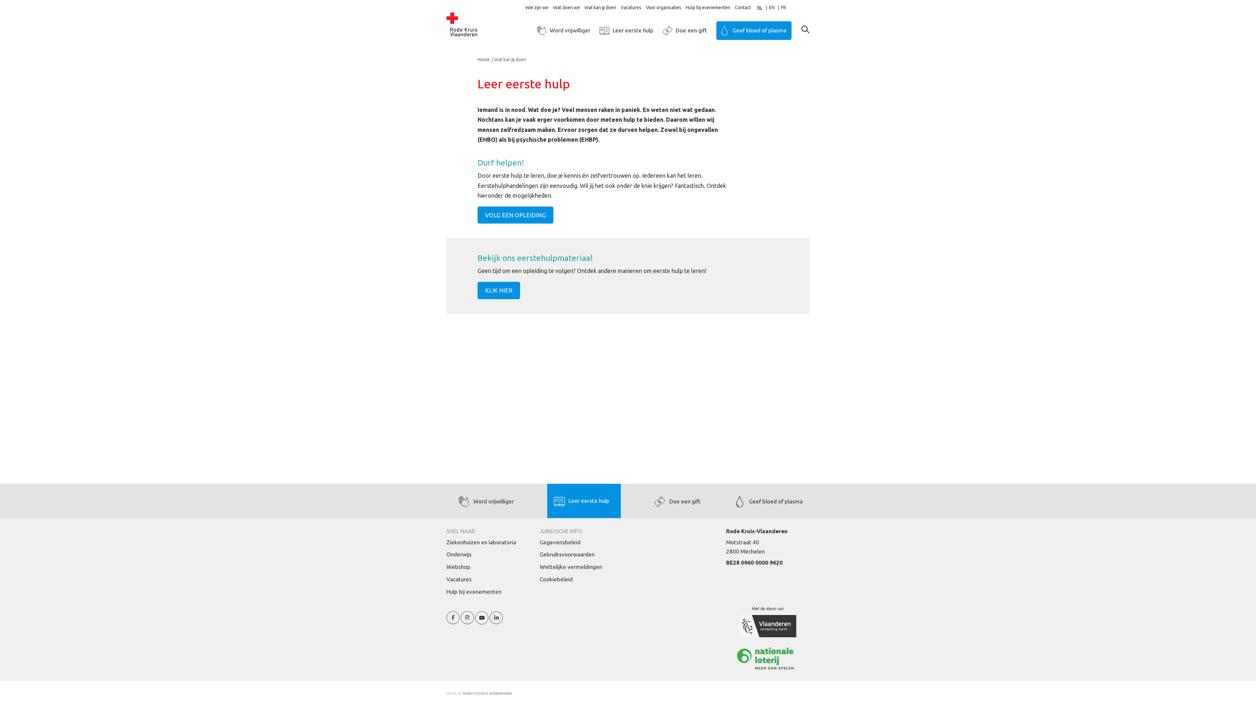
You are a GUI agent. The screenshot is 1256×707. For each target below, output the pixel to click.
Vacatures (631, 7)
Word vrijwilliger (570, 30)
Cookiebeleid (556, 579)
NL (759, 7)
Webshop (458, 567)
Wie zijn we (537, 7)
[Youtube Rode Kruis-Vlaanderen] (481, 621)
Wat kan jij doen (600, 7)
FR (783, 7)
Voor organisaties (663, 7)
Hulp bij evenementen (708, 7)
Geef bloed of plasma (759, 30)
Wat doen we (566, 7)
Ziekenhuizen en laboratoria (481, 542)
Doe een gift (691, 30)
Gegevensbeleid (560, 542)
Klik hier (499, 290)
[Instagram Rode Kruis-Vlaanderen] (467, 621)
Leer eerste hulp (633, 30)
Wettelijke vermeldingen (571, 567)
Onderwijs (459, 554)
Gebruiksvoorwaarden (567, 554)
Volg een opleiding (515, 215)
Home (484, 59)
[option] (775, 7)
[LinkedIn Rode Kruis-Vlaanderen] (496, 621)
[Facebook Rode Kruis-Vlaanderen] (453, 621)
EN (772, 7)
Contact (743, 7)
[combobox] (763, 7)
